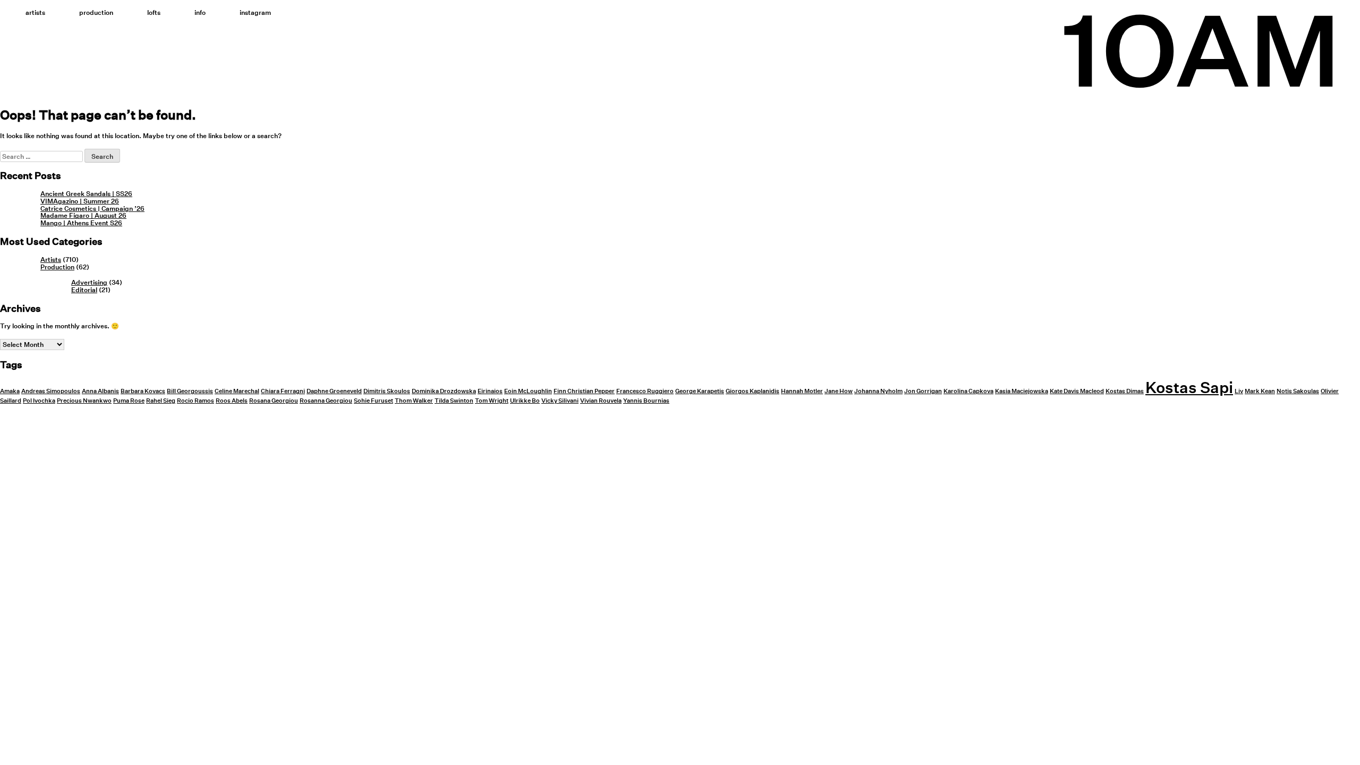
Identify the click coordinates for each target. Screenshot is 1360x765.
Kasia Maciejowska (1021, 391)
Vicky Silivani (560, 401)
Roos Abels (232, 401)
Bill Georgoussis (190, 391)
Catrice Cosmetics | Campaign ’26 (92, 208)
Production (96, 12)
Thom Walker (414, 401)
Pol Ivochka (39, 401)
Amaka (10, 391)
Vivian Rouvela (601, 401)
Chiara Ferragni (283, 391)
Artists (35, 12)
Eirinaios (490, 391)
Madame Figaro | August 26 (83, 215)
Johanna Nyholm (878, 391)
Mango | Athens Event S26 (81, 222)
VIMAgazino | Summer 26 (79, 201)
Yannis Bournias (646, 401)
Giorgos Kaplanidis (752, 391)
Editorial (84, 289)
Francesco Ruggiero (645, 391)
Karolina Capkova (968, 391)
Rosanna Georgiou (326, 401)
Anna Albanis (100, 391)
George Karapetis (699, 391)
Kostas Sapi (1189, 387)
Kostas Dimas (1125, 391)
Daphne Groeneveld (334, 391)
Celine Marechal (237, 391)
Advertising (89, 282)
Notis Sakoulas (1298, 391)
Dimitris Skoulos (386, 391)
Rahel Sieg (160, 401)
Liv (1239, 391)
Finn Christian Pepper (584, 391)
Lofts (153, 12)
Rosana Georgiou (273, 401)
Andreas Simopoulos (50, 391)
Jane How (838, 391)
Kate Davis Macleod (1077, 391)
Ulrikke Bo (525, 401)
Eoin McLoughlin (528, 391)
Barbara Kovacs (143, 391)
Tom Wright (491, 401)
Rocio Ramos (195, 401)
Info (200, 12)
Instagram (255, 12)
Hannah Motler (802, 391)
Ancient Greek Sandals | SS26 (86, 193)
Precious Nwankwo (84, 401)
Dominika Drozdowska (444, 391)
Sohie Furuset (373, 401)
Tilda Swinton (454, 401)
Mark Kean (1260, 391)
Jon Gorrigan (923, 391)
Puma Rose (128, 401)
